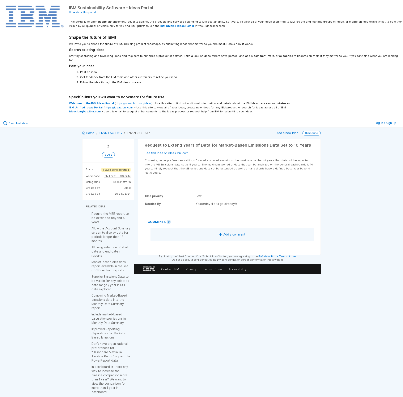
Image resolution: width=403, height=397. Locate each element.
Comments (159, 222)
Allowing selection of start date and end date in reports (110, 251)
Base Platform (122, 182)
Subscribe (311, 133)
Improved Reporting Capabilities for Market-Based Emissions (108, 333)
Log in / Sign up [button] (385, 123)
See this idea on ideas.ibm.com (166, 153)
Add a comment (234, 234)
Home (90, 133)
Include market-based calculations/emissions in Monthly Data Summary (109, 318)
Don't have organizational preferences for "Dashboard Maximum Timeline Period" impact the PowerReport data (111, 352)
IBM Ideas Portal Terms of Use (277, 256)
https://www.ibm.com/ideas (134, 103)
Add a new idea (287, 133)
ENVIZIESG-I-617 (111, 133)
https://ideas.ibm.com (119, 107)
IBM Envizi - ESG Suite (117, 176)
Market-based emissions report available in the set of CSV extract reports (110, 266)
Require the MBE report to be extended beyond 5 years (110, 218)
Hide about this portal (82, 12)
